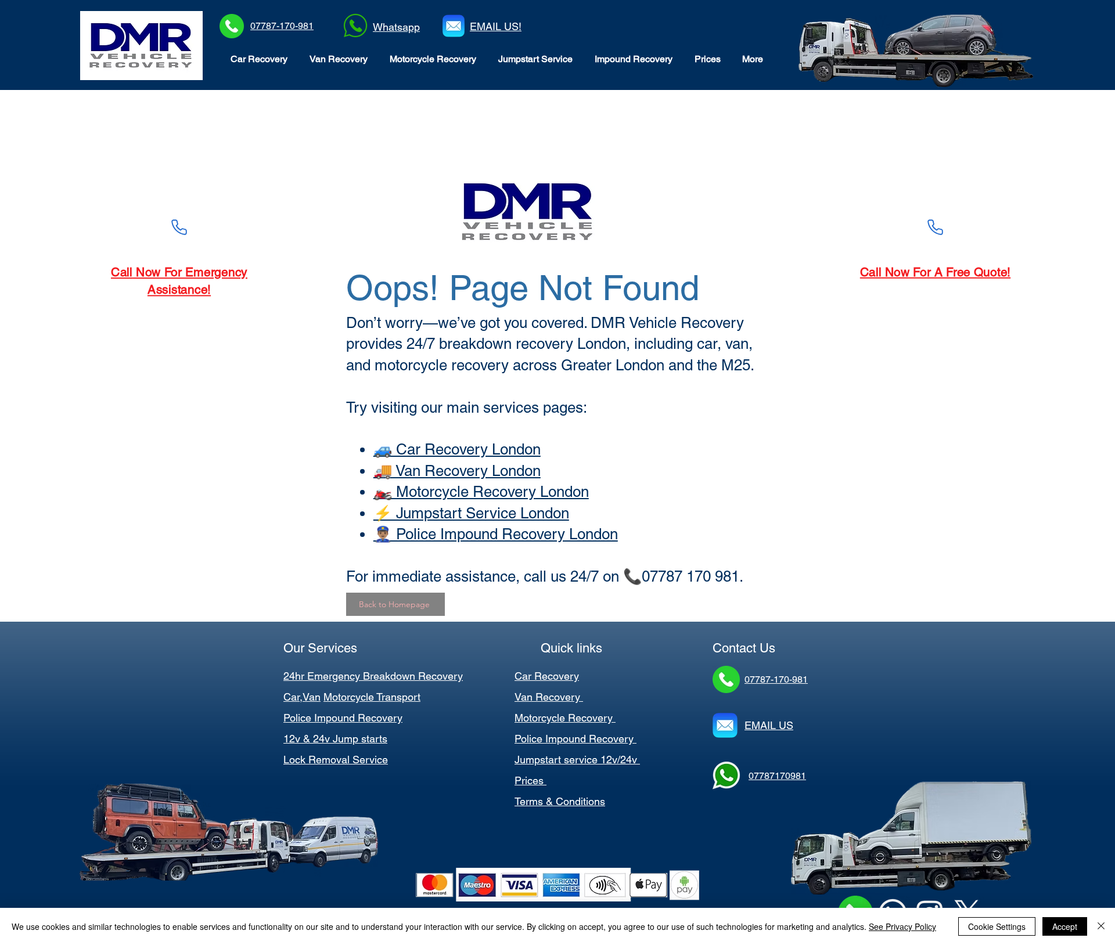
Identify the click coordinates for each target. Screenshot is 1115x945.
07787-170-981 (282, 25)
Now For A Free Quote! (946, 272)
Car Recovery (547, 676)
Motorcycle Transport (371, 697)
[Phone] (179, 227)
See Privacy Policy (902, 926)
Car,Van (302, 697)
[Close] (1101, 926)
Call (869, 272)
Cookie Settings (997, 926)
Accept (1064, 926)
